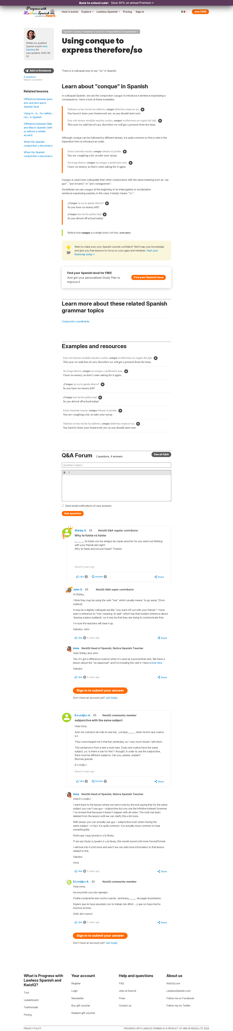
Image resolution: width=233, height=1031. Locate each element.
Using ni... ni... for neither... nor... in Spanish (38, 115)
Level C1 (100, 31)
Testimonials (31, 1007)
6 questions (30, 77)
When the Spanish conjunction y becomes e (38, 143)
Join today (112, 697)
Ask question (72, 513)
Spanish (67, 31)
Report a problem (33, 79)
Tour (26, 992)
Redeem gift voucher (83, 1013)
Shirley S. (81, 530)
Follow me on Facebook (180, 998)
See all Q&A (161, 454)
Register (76, 983)
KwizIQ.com (173, 983)
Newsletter (77, 998)
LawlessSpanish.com (178, 990)
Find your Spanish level (148, 277)
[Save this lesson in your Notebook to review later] (39, 70)
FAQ (121, 983)
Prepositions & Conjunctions (121, 31)
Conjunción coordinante (75, 321)
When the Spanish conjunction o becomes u (38, 154)
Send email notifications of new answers (88, 505)
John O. (78, 589)
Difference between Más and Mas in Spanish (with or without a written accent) (38, 129)
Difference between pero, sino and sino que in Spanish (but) (38, 102)
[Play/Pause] (142, 109)
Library (77, 31)
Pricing (127, 11)
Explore (86, 11)
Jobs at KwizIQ (127, 990)
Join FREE (200, 11)
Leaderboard (31, 1000)
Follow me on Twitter (178, 1005)
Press (122, 998)
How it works (70, 11)
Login (74, 990)
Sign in (140, 11)
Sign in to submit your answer (100, 690)
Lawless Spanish (107, 11)
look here (156, 662)
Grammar (88, 31)
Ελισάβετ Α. (83, 715)
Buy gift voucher (80, 1005)
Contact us (125, 1005)
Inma (76, 648)
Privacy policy (32, 1028)
